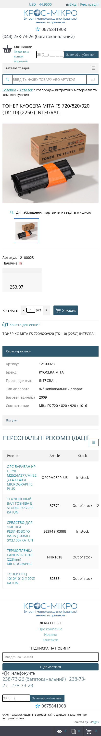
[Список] (94, 442)
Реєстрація (89, 4)
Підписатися (50, 667)
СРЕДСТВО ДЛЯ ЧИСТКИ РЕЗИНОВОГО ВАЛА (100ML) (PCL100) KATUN (20, 531)
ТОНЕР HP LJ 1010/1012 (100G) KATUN (21, 578)
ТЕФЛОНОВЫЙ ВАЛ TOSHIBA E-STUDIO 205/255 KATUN (20, 505)
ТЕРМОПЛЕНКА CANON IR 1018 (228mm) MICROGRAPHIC (20, 557)
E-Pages (94, 722)
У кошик (69, 310)
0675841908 (53, 29)
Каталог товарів (17, 68)
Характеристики (18, 351)
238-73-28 (22, 685)
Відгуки (11, 420)
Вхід (72, 4)
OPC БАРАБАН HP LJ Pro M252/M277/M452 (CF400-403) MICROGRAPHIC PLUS (22, 477)
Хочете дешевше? (24, 324)
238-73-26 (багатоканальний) (34, 679)
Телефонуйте (22, 673)
